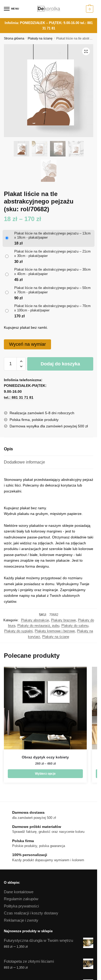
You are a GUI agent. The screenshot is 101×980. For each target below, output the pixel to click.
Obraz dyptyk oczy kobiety (45, 757)
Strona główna (14, 38)
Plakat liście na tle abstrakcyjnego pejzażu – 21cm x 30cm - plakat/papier (52, 253)
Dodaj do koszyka (60, 363)
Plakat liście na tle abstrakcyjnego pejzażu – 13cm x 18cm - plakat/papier (52, 235)
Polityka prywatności (21, 906)
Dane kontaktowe (18, 892)
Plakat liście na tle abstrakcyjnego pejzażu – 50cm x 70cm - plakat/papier (52, 290)
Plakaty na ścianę (40, 38)
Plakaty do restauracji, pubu (38, 626)
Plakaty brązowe (63, 620)
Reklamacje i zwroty (21, 920)
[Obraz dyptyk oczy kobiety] (45, 708)
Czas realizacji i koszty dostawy (31, 913)
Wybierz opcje (45, 773)
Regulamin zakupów (21, 899)
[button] (86, 51)
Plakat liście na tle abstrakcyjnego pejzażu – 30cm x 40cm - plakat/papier (52, 272)
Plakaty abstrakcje (35, 620)
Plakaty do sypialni (18, 631)
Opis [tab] (8, 449)
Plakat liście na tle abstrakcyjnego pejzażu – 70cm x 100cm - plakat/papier (52, 308)
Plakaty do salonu (74, 626)
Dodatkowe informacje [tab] (24, 462)
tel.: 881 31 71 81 (18, 397)
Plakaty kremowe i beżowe (55, 631)
